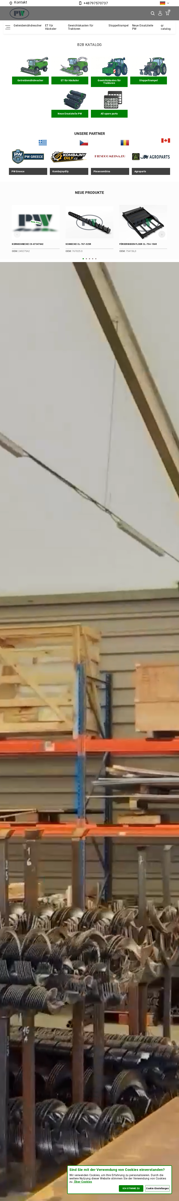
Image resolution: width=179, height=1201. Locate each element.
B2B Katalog (89, 45)
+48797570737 (96, 3)
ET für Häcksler (50, 27)
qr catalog (166, 27)
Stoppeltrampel (119, 25)
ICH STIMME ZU (131, 1188)
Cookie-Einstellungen (157, 1188)
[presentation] (17, 234)
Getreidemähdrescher (27, 25)
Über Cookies (82, 1181)
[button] (83, 258)
